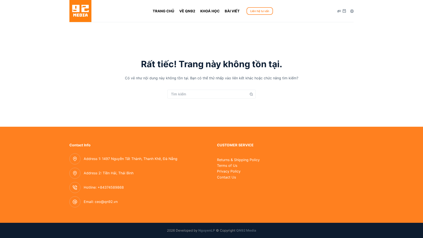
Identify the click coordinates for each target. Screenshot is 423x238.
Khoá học (210, 11)
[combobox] (207, 94)
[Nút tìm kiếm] (251, 94)
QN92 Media (246, 230)
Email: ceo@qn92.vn (101, 201)
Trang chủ (163, 11)
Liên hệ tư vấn (259, 11)
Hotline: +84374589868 (104, 187)
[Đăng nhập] (352, 11)
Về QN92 (187, 11)
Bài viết (232, 11)
